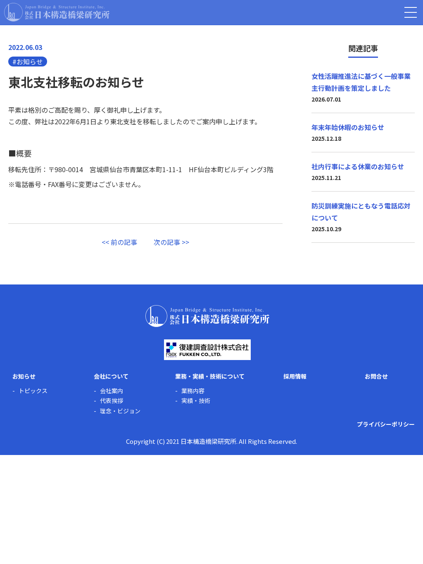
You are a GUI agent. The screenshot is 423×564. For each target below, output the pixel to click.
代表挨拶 (111, 401)
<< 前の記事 (119, 242)
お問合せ (376, 376)
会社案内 (111, 391)
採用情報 (295, 376)
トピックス (33, 391)
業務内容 (192, 391)
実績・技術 (195, 401)
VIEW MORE (359, 300)
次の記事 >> (171, 242)
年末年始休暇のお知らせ (347, 127)
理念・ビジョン (120, 411)
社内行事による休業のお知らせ (357, 166)
